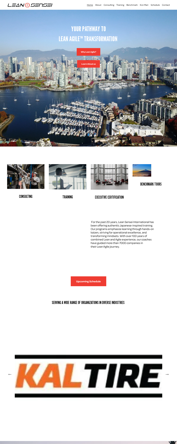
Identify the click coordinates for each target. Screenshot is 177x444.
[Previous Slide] (10, 374)
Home (90, 4)
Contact (166, 4)
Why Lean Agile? (88, 52)
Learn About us (88, 64)
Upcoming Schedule (88, 281)
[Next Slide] (167, 374)
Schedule (155, 4)
